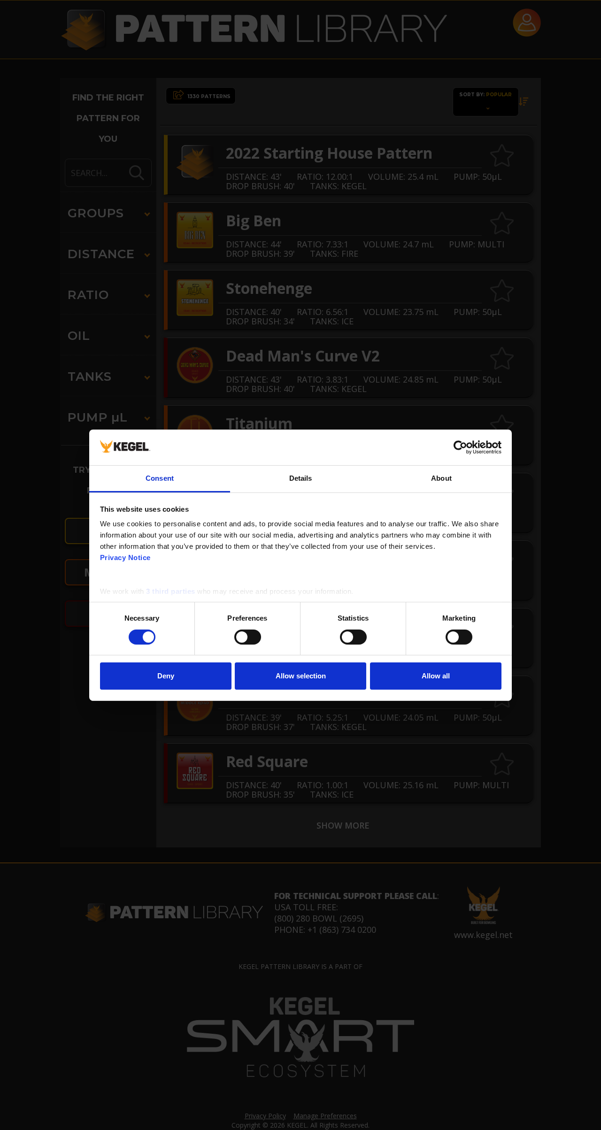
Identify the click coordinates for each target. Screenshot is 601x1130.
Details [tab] (300, 478)
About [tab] (441, 478)
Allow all (436, 676)
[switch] (247, 637)
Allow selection (301, 676)
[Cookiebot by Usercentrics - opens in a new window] (460, 447)
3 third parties (170, 591)
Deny (165, 676)
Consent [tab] (160, 478)
